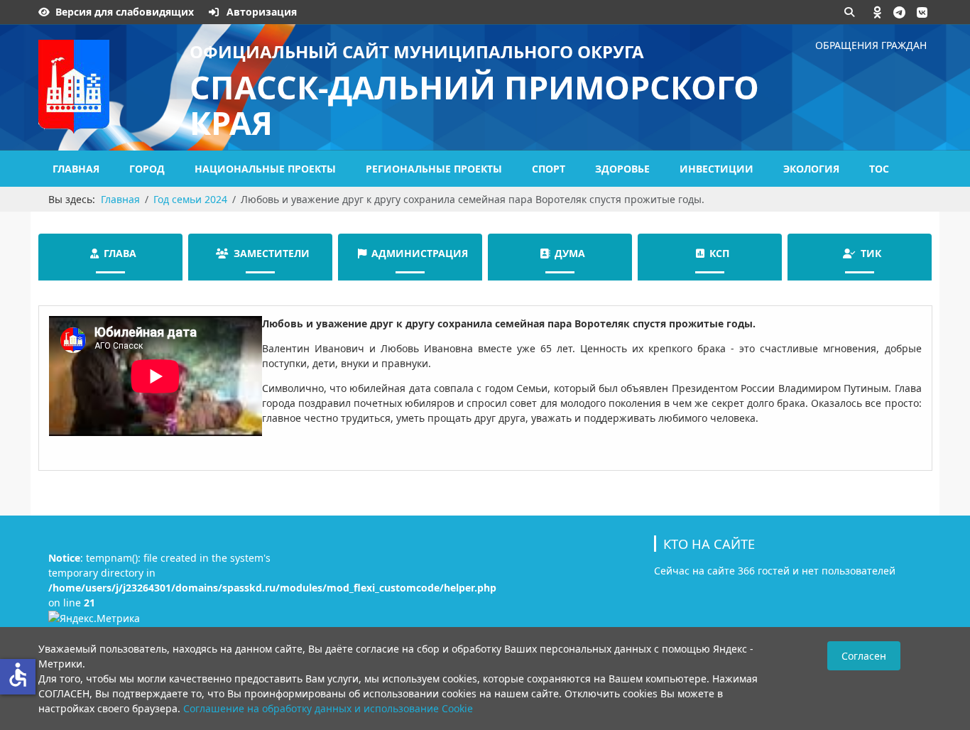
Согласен (863, 656)
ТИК (871, 253)
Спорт (548, 168)
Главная (76, 168)
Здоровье (622, 168)
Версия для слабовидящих (124, 11)
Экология (811, 168)
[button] (877, 12)
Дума (570, 253)
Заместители (272, 253)
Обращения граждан (871, 45)
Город (147, 168)
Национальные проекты (265, 168)
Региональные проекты (434, 168)
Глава (120, 253)
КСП (719, 253)
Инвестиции (716, 168)
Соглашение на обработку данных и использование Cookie (328, 708)
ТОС (879, 168)
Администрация (419, 253)
